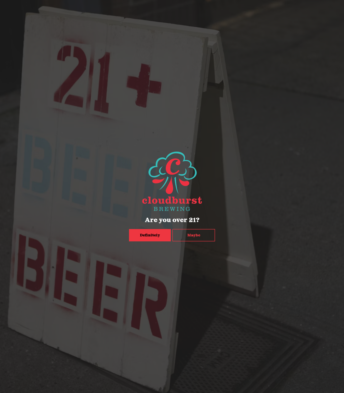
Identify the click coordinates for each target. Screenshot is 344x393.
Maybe (193, 235)
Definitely (150, 235)
